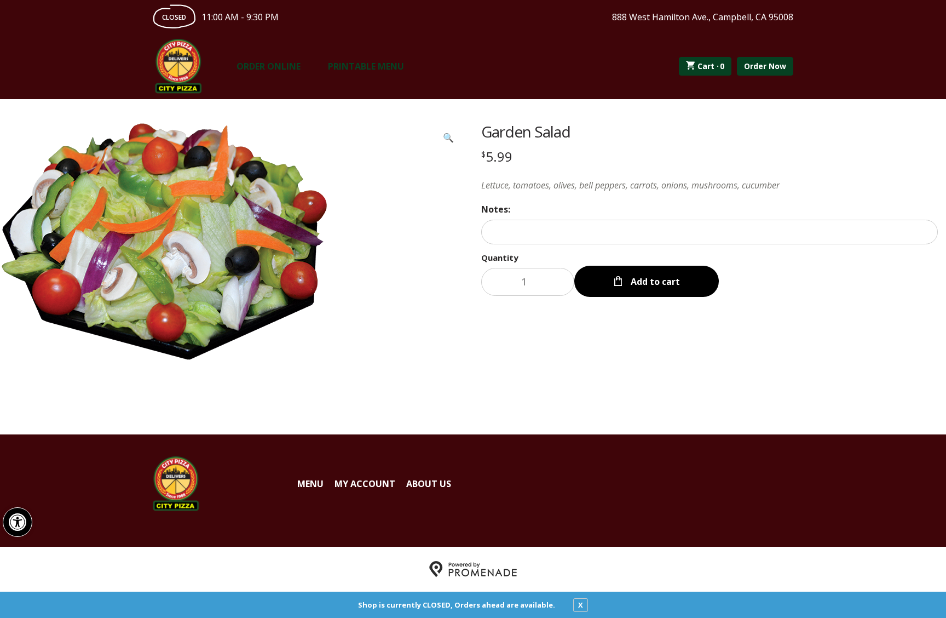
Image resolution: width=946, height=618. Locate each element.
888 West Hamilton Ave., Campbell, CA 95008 (702, 17)
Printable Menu (366, 66)
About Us (428, 484)
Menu (310, 484)
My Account (364, 484)
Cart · (711, 66)
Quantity (499, 257)
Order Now (765, 66)
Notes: (495, 209)
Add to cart (654, 282)
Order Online (268, 66)
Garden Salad (525, 131)
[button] (17, 522)
